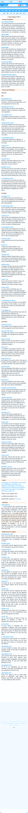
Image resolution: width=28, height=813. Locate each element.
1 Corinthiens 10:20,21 (8, 300)
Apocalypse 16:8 (6, 115)
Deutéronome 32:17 (7, 206)
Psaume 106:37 (6, 238)
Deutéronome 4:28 (7, 534)
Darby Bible (5, 47)
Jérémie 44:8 (5, 264)
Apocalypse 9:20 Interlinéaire (9, 482)
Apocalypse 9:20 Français (15, 486)
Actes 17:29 (5, 455)
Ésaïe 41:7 (4, 347)
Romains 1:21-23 (6, 466)
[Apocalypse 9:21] (26, 364)
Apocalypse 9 (5, 505)
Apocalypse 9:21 (6, 98)
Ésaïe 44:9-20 (5, 366)
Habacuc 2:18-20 (6, 442)
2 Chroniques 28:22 (7, 137)
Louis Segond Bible (7, 22)
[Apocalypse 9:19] (2, 364)
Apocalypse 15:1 (6, 673)
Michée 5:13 (5, 608)
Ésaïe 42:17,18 (5, 358)
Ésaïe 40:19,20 (5, 339)
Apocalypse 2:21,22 (7, 106)
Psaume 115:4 (5, 543)
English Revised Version (8, 74)
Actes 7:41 (4, 279)
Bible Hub (11, 491)
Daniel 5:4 (4, 581)
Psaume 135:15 (6, 549)
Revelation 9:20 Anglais (16, 489)
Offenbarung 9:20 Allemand (9, 487)
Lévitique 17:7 (5, 196)
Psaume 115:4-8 (6, 324)
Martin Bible (5, 34)
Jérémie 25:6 (5, 254)
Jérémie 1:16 (5, 557)
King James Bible (6, 62)
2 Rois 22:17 (5, 215)
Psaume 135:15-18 (7, 331)
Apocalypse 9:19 (6, 654)
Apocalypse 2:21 (6, 646)
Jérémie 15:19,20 (6, 397)
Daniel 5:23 (4, 422)
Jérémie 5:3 (5, 145)
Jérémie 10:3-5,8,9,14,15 (8, 388)
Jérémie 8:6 (5, 570)
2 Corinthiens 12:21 (7, 178)
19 (3, 506)
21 (17, 523)
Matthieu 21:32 (5, 167)
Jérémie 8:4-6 (5, 159)
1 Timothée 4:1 (5, 310)
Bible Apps (4, 491)
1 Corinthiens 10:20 (7, 637)
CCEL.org (18, 499)
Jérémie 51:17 (5, 412)
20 (12, 513)
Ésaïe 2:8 (4, 245)
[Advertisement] (14, 693)
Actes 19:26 (5, 287)
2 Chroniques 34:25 (7, 227)
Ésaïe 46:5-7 (5, 379)
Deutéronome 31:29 (7, 123)
